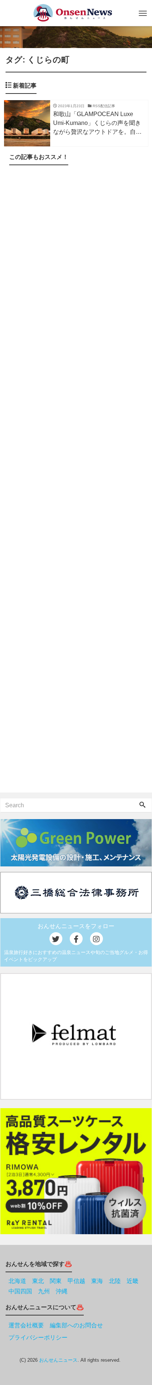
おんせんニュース (58, 1360)
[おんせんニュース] (72, 13)
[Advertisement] (76, 480)
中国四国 (20, 1291)
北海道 (17, 1281)
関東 (56, 1281)
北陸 (115, 1281)
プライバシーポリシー (38, 1337)
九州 (44, 1291)
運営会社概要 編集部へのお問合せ (55, 1325)
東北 (38, 1281)
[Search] (142, 805)
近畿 (132, 1281)
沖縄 (62, 1291)
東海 (97, 1281)
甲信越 (76, 1281)
